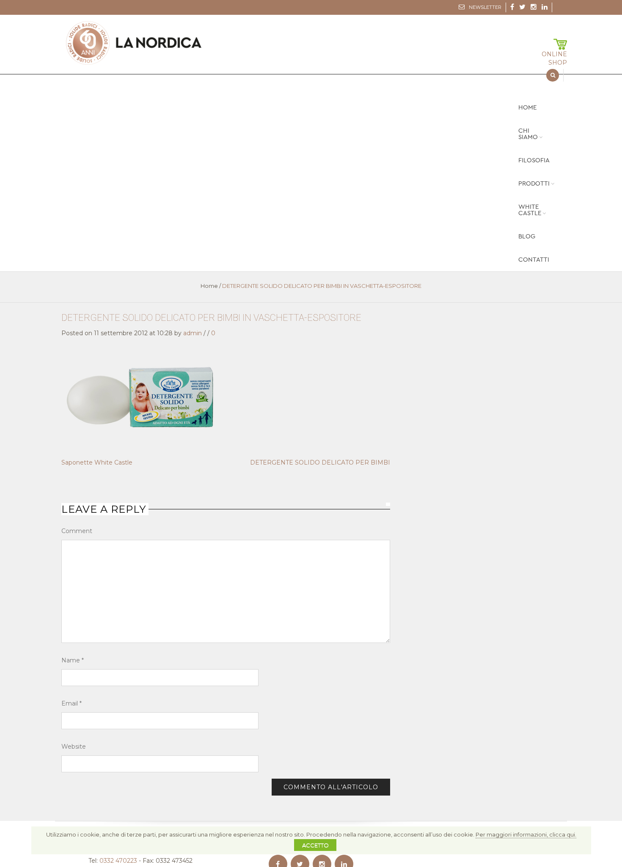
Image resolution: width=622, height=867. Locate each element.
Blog (526, 236)
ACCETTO (315, 845)
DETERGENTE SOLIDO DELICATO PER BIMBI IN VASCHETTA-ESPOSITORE (211, 317)
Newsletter (485, 7)
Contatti (533, 260)
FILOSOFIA (534, 160)
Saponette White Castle (96, 462)
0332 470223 (118, 860)
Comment (76, 531)
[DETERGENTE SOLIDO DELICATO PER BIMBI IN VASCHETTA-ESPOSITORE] (140, 390)
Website (73, 746)
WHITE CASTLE (529, 210)
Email (71, 703)
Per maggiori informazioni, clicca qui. (526, 834)
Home (527, 107)
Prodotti (534, 184)
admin (192, 333)
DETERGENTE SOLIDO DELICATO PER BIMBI (320, 462)
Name (72, 660)
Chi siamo (528, 134)
